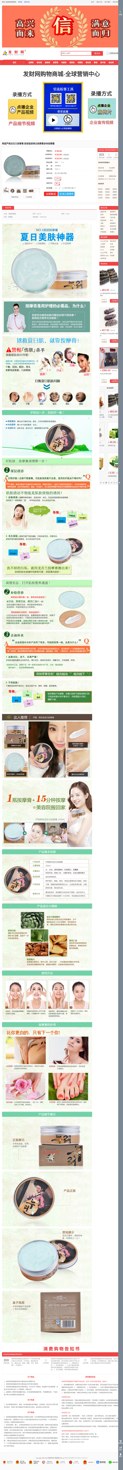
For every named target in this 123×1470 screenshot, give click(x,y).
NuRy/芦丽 (103, 253)
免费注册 (27, 2)
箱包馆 (88, 62)
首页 (92, 2)
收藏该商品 (14, 197)
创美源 (112, 255)
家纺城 (39, 62)
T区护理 (112, 217)
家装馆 (71, 62)
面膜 (101, 229)
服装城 (47, 62)
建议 (120, 1450)
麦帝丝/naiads (104, 255)
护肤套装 (103, 232)
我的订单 (99, 2)
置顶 (120, 1456)
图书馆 (102, 62)
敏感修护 (113, 212)
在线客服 (29, 197)
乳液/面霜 (113, 229)
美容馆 (55, 62)
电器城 (63, 62)
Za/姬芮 (102, 244)
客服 (120, 14)
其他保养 (103, 220)
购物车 (120, 1443)
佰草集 (112, 250)
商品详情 (8, 208)
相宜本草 (113, 241)
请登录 (20, 2)
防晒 (101, 215)
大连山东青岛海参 (105, 374)
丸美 (111, 244)
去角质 (102, 217)
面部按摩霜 (113, 215)
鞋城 (95, 62)
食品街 (107, 195)
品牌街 (31, 62)
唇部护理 (103, 212)
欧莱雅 (102, 247)
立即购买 (51, 194)
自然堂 (112, 247)
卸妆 (111, 220)
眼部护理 (113, 226)
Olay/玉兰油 (104, 241)
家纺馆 (100, 189)
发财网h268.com (59, 1458)
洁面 (101, 223)
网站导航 (116, 2)
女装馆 (100, 198)
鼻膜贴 (112, 232)
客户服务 (107, 2)
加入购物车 (66, 194)
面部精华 (113, 223)
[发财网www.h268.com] (14, 53)
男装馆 (107, 198)
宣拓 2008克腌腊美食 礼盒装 (110, 445)
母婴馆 (80, 62)
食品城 (111, 62)
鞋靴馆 (115, 198)
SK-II (102, 250)
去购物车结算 (114, 53)
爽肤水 (102, 226)
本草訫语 (103, 258)
